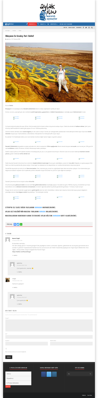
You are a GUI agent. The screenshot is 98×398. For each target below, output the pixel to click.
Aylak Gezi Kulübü (66, 24)
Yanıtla (15, 255)
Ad (6, 334)
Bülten (65, 27)
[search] (90, 373)
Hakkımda (78, 27)
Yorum (7, 318)
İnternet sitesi (53, 340)
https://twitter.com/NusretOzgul (21, 252)
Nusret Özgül (16, 238)
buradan (38, 207)
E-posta (7, 340)
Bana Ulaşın (72, 27)
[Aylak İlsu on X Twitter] (49, 374)
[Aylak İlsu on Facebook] (43, 374)
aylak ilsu (8, 39)
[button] (16, 119)
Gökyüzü (53, 24)
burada (42, 211)
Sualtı (42, 24)
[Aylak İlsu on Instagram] (54, 374)
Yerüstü (32, 24)
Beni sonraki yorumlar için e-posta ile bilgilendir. (15, 351)
